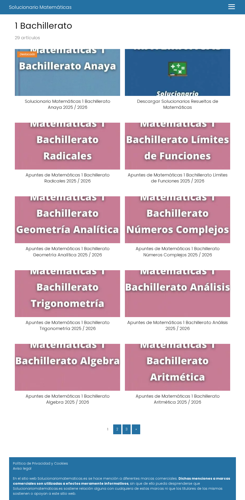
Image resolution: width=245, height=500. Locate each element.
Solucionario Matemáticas (40, 7)
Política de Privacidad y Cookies (40, 463)
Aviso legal (22, 468)
